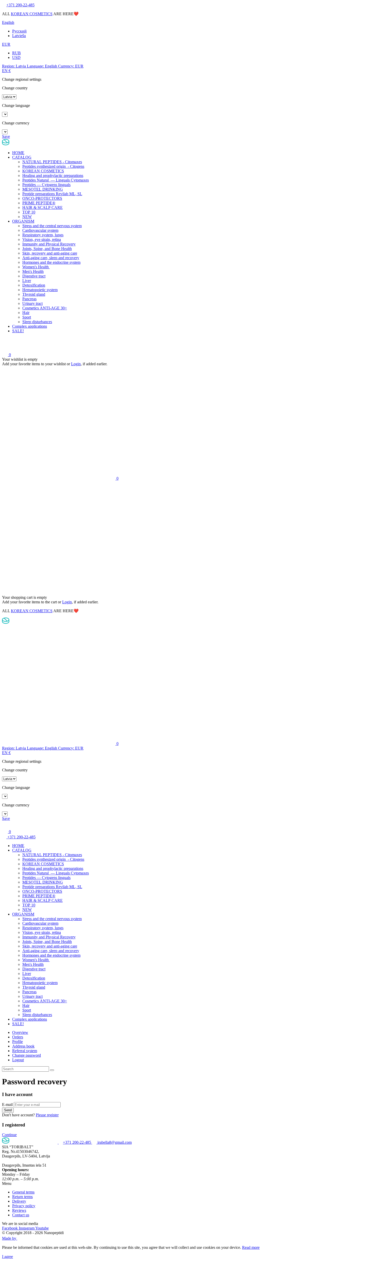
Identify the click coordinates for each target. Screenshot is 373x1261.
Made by (9, 1238)
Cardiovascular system (40, 230)
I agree (7, 1256)
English (8, 22)
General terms (23, 1192)
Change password (26, 1055)
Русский (19, 31)
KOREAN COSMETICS (32, 14)
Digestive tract (33, 276)
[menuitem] (191, 1032)
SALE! (18, 331)
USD (16, 57)
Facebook (10, 1228)
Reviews (19, 1210)
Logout (18, 1060)
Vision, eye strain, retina (41, 239)
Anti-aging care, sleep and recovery (50, 258)
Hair (25, 312)
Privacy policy (23, 1206)
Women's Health (36, 267)
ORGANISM (23, 221)
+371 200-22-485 (21, 837)
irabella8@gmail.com (114, 1142)
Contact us (20, 1215)
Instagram (27, 1228)
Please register (47, 1115)
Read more (251, 1247)
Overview (20, 1032)
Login (76, 364)
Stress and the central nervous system (52, 226)
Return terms (22, 1196)
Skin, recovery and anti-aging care (49, 253)
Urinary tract (32, 303)
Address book (23, 1046)
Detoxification (33, 285)
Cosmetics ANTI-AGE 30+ (44, 308)
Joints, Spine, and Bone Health (47, 248)
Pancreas (29, 299)
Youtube (42, 1228)
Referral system (24, 1051)
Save (6, 136)
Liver (26, 280)
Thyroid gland (33, 294)
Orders (17, 1037)
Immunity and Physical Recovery (49, 244)
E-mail (7, 1104)
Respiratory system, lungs (42, 235)
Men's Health (33, 271)
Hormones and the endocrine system (51, 262)
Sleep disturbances (37, 322)
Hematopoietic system (40, 290)
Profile (17, 1041)
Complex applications (29, 326)
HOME (18, 153)
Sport (26, 317)
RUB (16, 53)
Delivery (19, 1201)
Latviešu (19, 36)
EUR (6, 44)
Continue (9, 1135)
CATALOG (21, 157)
